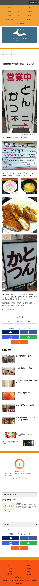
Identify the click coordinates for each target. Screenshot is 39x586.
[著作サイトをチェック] (10, 332)
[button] (31, 321)
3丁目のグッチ (19, 471)
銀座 (11, 58)
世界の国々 (10, 574)
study (29, 571)
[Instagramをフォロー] (10, 337)
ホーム (10, 565)
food (16, 58)
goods (29, 574)
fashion (29, 568)
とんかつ (23, 58)
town (5, 58)
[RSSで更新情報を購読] (19, 342)
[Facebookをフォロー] (28, 332)
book (10, 571)
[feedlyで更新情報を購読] (28, 337)
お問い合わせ (19, 577)
